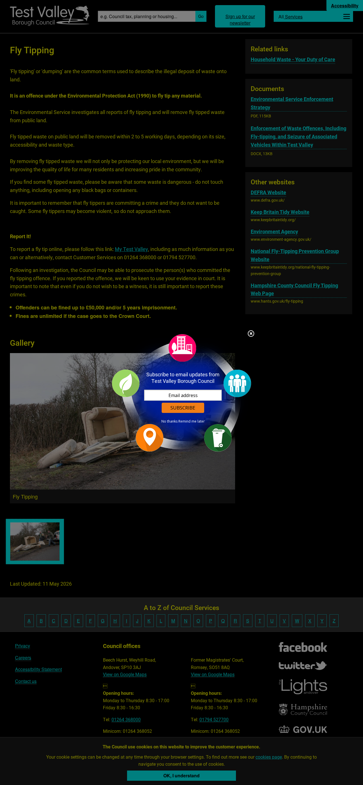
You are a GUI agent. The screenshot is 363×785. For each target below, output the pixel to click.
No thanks (169, 421)
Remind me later (191, 421)
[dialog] (181, 393)
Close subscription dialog (251, 334)
